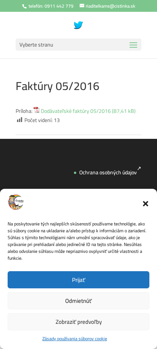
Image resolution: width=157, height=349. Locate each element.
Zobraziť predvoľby (79, 321)
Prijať (78, 279)
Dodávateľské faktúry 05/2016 (76, 111)
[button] (145, 203)
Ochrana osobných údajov (108, 172)
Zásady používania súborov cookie (74, 338)
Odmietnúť (78, 300)
